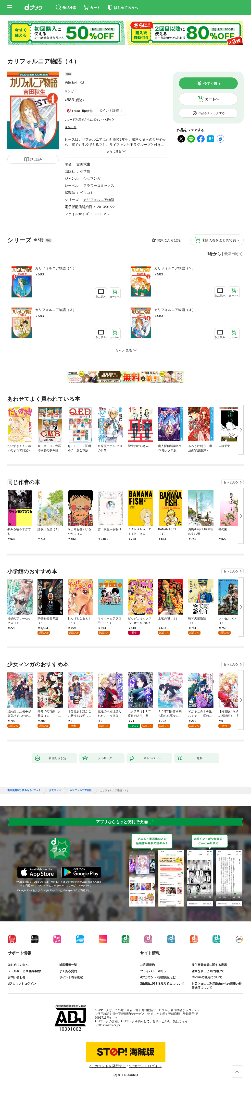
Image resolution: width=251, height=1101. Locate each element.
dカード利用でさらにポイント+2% (88, 119)
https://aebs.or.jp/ (109, 1025)
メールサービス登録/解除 (24, 971)
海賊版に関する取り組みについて (162, 983)
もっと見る (230, 482)
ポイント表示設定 (71, 977)
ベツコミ (87, 193)
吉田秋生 (71, 83)
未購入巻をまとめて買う (220, 240)
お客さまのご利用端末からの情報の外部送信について (217, 985)
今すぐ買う (212, 83)
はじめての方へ (18, 964)
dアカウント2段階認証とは (158, 977)
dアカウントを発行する (107, 1066)
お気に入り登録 (169, 240)
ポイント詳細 (109, 110)
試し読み (36, 159)
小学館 (85, 171)
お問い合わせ (16, 977)
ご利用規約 (147, 964)
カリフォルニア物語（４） (174, 310)
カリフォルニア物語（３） (55, 310)
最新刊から (234, 254)
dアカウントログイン (22, 983)
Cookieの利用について (207, 977)
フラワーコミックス (98, 185)
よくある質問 (68, 971)
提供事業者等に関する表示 (209, 964)
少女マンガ (91, 178)
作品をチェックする (211, 113)
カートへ (212, 99)
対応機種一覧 (68, 964)
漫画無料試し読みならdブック (24, 790)
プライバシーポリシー (155, 971)
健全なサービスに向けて (208, 971)
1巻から (214, 254)
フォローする (81, 82)
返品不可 (70, 127)
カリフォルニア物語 (98, 200)
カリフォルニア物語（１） (55, 268)
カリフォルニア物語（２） (174, 268)
